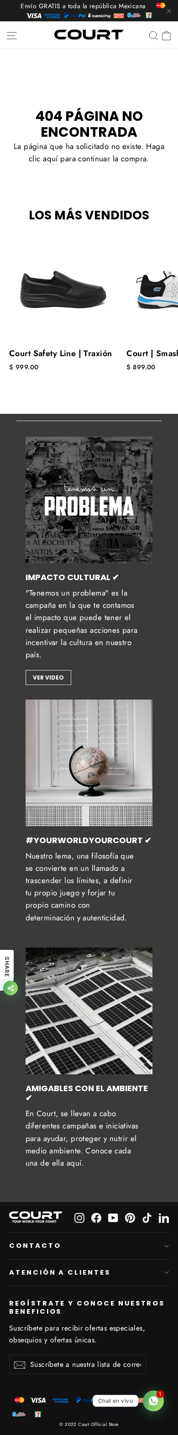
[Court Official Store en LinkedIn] (164, 1217)
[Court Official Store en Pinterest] (130, 1217)
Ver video (48, 677)
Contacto (35, 1245)
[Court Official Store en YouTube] (113, 1217)
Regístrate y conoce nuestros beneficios (87, 1307)
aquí (50, 158)
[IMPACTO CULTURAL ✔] (89, 500)
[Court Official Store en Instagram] (79, 1217)
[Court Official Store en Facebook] (96, 1217)
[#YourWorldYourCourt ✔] (89, 763)
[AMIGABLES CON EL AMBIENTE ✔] (89, 1011)
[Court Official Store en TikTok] (147, 1217)
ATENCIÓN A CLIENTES (59, 1272)
